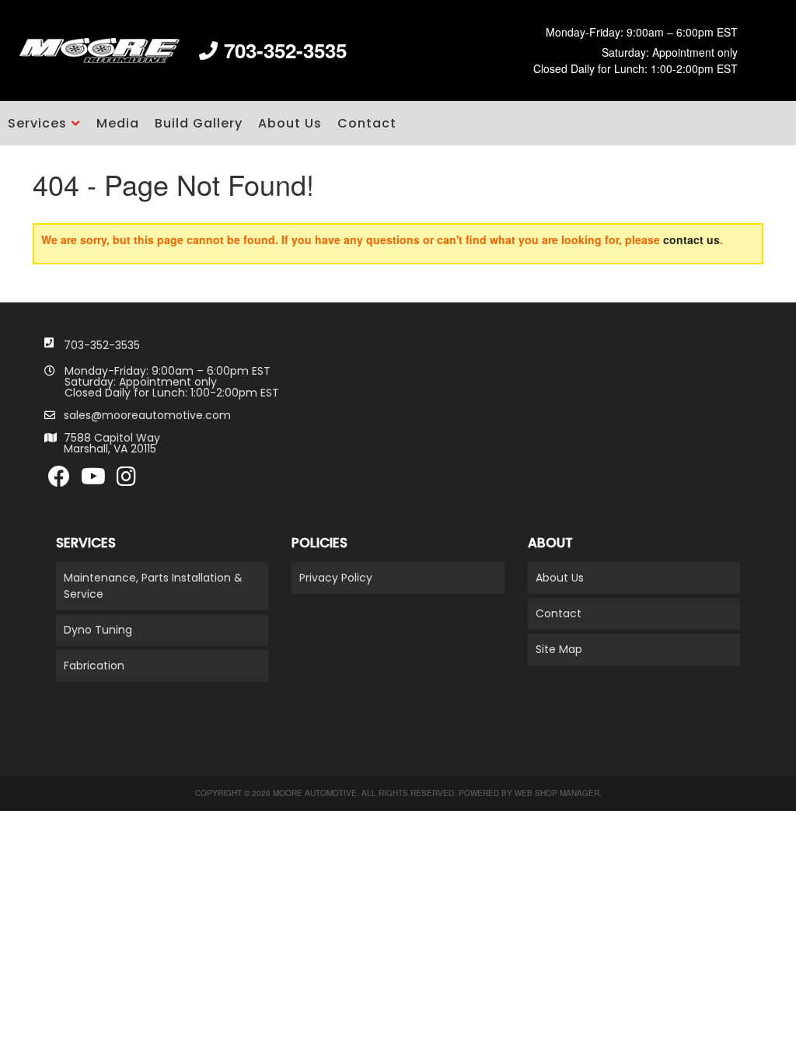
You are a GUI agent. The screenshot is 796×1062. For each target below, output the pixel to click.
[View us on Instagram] (126, 480)
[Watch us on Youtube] (93, 480)
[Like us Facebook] (59, 480)
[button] (44, 123)
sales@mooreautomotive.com (147, 415)
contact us (691, 239)
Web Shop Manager (557, 793)
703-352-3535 (102, 345)
